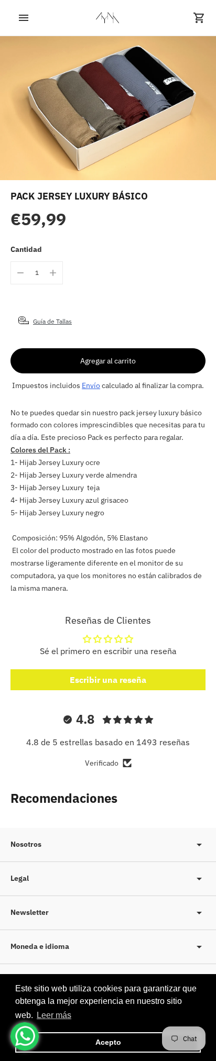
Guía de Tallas (52, 321)
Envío (91, 385)
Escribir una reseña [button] (108, 680)
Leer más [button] (54, 1015)
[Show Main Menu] (16, 17)
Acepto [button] (108, 1042)
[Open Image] (108, 108)
